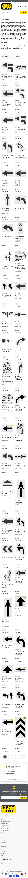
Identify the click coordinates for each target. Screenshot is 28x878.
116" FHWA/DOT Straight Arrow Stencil (6, 210)
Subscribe (23, 797)
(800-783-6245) (12, 774)
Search (24, 12)
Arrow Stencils (4, 823)
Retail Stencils (4, 827)
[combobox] (14, 12)
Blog (2, 832)
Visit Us (3, 853)
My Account (3, 834)
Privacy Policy (4, 848)
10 (19, 757)
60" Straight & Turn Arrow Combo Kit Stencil (7, 296)
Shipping (3, 851)
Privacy (2, 863)
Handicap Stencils (5, 825)
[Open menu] (25, 6)
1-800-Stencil (4, 74)
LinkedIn (3, 855)
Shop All (3, 819)
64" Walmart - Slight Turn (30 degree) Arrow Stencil (20, 439)
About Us (3, 840)
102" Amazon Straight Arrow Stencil (6, 623)
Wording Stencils (5, 830)
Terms (2, 862)
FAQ (2, 844)
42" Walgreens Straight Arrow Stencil (18, 612)
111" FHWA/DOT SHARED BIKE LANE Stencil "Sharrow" (20, 238)
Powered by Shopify (18, 871)
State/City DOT (4, 828)
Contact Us (3, 842)
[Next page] (23, 757)
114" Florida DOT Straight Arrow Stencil (19, 504)
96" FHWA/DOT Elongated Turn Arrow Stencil (19, 378)
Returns (2, 849)
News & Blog (4, 846)
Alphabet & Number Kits (6, 821)
